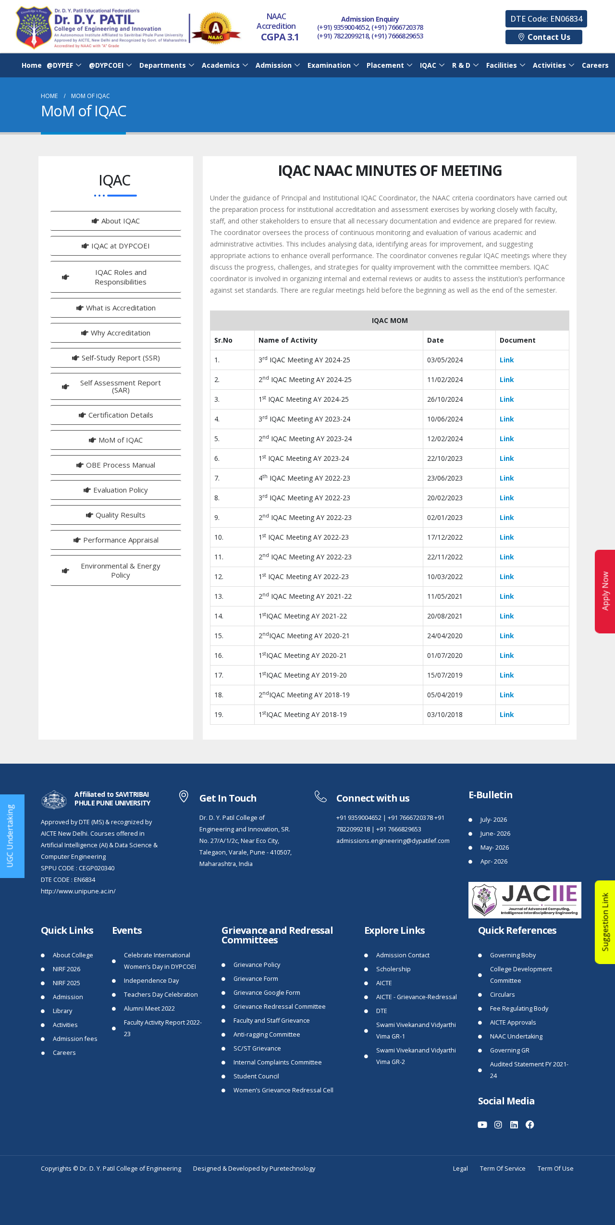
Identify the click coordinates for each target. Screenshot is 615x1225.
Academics (221, 65)
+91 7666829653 (398, 829)
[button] (546, 18)
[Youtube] (482, 1124)
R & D (461, 65)
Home (32, 65)
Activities (549, 65)
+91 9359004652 (358, 818)
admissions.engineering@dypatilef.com (393, 841)
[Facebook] (530, 1124)
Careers (595, 65)
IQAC (428, 65)
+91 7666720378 (410, 818)
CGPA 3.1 (280, 36)
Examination (329, 65)
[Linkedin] (514, 1124)
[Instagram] (498, 1124)
